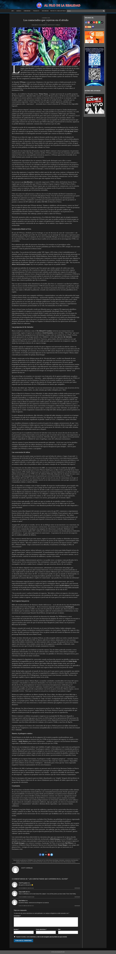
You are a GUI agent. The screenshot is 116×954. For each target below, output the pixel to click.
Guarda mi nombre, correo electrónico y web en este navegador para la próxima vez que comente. (41, 937)
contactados (61, 860)
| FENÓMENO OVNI (46, 17)
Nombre (16, 929)
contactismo (68, 860)
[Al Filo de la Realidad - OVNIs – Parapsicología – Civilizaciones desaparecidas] (58, 5)
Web (59, 929)
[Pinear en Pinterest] (49, 854)
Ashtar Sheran (49, 860)
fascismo (29, 861)
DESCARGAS (45, 11)
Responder (77, 888)
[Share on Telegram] (51, 854)
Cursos (18, 11)
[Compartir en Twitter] (43, 854)
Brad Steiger (55, 860)
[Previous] (87, 104)
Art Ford (43, 860)
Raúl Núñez (22, 900)
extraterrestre (24, 861)
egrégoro (18, 861)
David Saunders (74, 860)
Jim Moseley (35, 861)
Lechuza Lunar (46, 861)
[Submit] (103, 11)
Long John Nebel (54, 861)
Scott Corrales (56, 24)
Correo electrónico (41, 929)
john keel (40, 861)
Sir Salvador (68, 861)
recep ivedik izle (23, 892)
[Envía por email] (46, 854)
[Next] (101, 104)
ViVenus (73, 861)
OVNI (64, 861)
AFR (13, 11)
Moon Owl (60, 861)
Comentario (17, 916)
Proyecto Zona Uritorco (58, 11)
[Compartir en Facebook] (40, 854)
